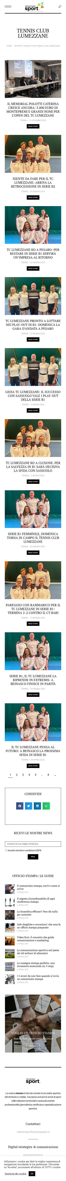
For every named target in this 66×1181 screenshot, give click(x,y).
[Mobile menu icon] (8, 6)
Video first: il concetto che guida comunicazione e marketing (35, 938)
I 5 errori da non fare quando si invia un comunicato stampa (38, 977)
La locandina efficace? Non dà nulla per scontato (37, 913)
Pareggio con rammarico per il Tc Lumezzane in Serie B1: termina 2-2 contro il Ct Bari (33, 609)
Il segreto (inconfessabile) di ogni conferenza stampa (36, 900)
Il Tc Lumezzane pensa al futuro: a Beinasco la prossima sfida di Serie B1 (33, 751)
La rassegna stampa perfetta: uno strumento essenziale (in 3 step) (36, 964)
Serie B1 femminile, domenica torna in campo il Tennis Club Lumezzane (33, 538)
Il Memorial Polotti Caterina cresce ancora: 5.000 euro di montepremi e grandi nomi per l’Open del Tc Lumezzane (33, 110)
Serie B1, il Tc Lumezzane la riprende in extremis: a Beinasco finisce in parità (33, 680)
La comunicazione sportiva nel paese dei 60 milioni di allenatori (38, 951)
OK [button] (32, 1173)
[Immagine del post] (33, 79)
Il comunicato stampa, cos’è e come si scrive (38, 887)
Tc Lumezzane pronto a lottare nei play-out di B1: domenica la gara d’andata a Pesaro (33, 325)
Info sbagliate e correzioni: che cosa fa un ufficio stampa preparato (39, 926)
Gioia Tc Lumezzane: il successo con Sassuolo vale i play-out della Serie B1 (33, 396)
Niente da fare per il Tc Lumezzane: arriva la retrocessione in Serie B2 (33, 182)
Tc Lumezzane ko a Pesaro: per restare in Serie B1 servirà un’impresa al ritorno (33, 253)
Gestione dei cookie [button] (15, 1173)
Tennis (23, 120)
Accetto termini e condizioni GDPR (24, 850)
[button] (19, 806)
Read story (33, 126)
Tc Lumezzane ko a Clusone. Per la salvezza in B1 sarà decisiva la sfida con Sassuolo (33, 467)
